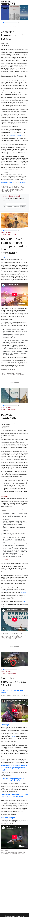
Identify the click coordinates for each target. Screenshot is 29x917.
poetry (22, 374)
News (2, 850)
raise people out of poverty (14, 135)
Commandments (10, 373)
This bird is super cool (10, 818)
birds (15, 852)
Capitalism (20, 189)
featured (3, 374)
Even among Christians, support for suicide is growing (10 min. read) (14, 767)
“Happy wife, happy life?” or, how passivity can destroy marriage (14, 795)
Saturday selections (17, 853)
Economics (4, 187)
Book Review (21, 635)
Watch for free (14, 372)
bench (15, 635)
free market (8, 191)
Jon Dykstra (7, 25)
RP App (22, 187)
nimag (19, 637)
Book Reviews (18, 186)
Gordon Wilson (12, 637)
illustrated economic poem (10, 257)
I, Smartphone (7, 725)
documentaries (10, 590)
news (9, 853)
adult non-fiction (11, 189)
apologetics (9, 635)
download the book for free (13, 73)
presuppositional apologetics (10, 638)
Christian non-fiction (7, 190)
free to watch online (13, 374)
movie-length (4, 590)
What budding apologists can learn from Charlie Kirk (13, 779)
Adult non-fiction (7, 186)
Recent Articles (14, 187)
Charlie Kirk (21, 852)
